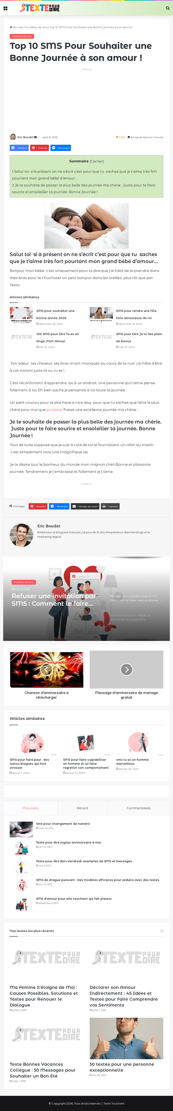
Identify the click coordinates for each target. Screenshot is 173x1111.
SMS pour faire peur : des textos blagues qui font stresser (29, 764)
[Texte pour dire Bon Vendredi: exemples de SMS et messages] (21, 867)
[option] (86, 599)
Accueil (17, 27)
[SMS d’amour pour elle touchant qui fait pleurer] (21, 904)
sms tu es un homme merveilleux (132, 762)
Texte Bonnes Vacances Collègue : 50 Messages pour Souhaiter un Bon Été (43, 1070)
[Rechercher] (168, 9)
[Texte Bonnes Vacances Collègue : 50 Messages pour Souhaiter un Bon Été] (46, 1038)
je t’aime (54, 410)
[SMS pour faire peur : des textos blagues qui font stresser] (33, 742)
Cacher (97, 161)
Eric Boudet (25, 137)
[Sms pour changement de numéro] (21, 829)
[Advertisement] (86, 101)
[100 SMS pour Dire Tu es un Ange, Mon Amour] (21, 338)
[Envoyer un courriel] (35, 137)
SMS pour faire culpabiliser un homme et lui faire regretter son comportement (86, 764)
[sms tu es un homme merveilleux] (139, 742)
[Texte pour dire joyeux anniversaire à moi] (21, 848)
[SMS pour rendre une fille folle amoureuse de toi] (101, 315)
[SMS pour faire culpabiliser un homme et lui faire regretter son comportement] (86, 742)
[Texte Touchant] (40, 8)
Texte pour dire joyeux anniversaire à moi (68, 842)
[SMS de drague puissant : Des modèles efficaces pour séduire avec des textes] (21, 886)
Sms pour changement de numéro (63, 824)
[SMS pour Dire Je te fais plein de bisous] (101, 338)
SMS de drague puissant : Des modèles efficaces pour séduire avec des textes (97, 880)
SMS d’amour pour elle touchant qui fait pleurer (74, 899)
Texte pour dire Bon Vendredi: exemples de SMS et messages (84, 861)
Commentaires (138, 808)
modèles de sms (36, 27)
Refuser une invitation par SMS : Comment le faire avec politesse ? (54, 599)
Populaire (30, 808)
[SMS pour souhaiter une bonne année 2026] (21, 315)
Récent (82, 808)
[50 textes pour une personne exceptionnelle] (126, 1038)
